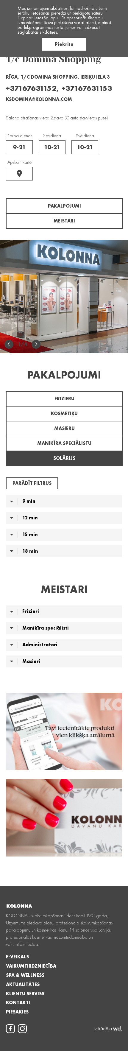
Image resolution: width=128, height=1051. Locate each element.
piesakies (17, 1012)
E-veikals (17, 957)
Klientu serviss (25, 994)
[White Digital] (117, 1028)
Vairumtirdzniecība (31, 966)
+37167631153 (87, 88)
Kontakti (18, 1003)
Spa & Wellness (25, 975)
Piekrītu (64, 44)
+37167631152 (31, 88)
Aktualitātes (23, 985)
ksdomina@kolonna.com (39, 99)
